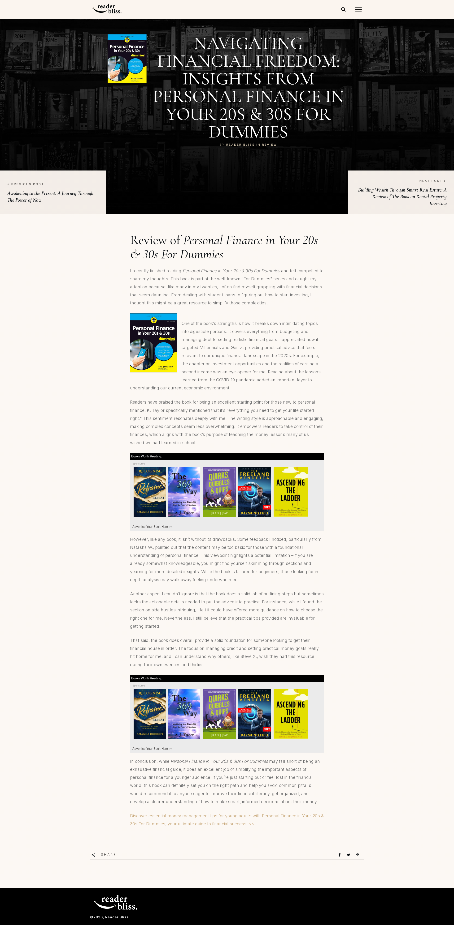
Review (269, 144)
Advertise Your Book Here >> (152, 527)
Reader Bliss (240, 144)
